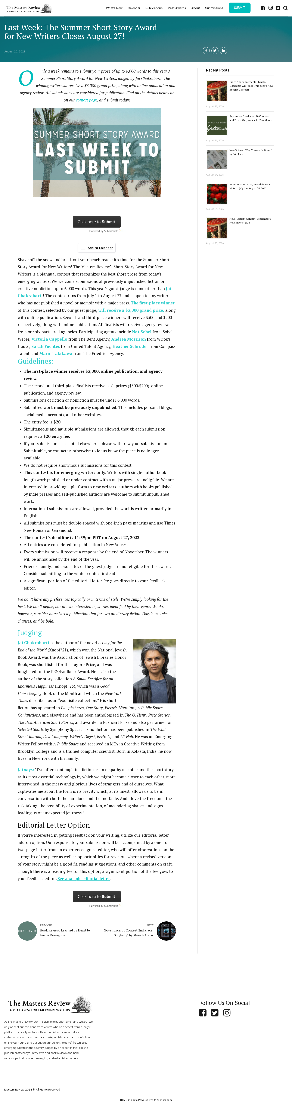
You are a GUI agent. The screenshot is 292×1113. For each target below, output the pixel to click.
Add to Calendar (100, 248)
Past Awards (177, 8)
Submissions (214, 8)
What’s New (114, 8)
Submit (239, 8)
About (195, 8)
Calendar (134, 8)
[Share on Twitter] (214, 50)
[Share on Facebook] (206, 50)
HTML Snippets (128, 1100)
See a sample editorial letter (83, 878)
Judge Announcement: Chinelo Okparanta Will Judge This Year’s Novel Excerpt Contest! (252, 85)
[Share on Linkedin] (223, 50)
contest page (86, 100)
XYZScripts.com (162, 1100)
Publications (154, 8)
